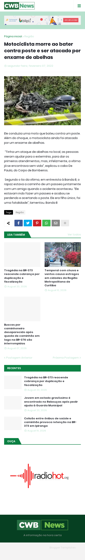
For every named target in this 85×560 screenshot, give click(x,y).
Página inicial (13, 36)
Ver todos (74, 234)
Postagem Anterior (19, 358)
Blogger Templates (63, 547)
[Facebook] (18, 223)
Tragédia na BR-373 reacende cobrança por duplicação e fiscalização (22, 276)
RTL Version (69, 553)
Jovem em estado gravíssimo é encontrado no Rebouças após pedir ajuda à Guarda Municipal (51, 401)
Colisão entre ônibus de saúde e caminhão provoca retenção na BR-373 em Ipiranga (50, 422)
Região (29, 36)
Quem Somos (30, 553)
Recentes (14, 368)
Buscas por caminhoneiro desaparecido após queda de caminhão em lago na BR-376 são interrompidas (22, 334)
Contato (51, 553)
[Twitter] (28, 223)
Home (12, 553)
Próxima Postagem (66, 358)
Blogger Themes (36, 547)
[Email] (56, 223)
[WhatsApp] (46, 223)
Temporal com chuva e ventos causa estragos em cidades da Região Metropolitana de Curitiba (62, 278)
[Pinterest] (37, 223)
